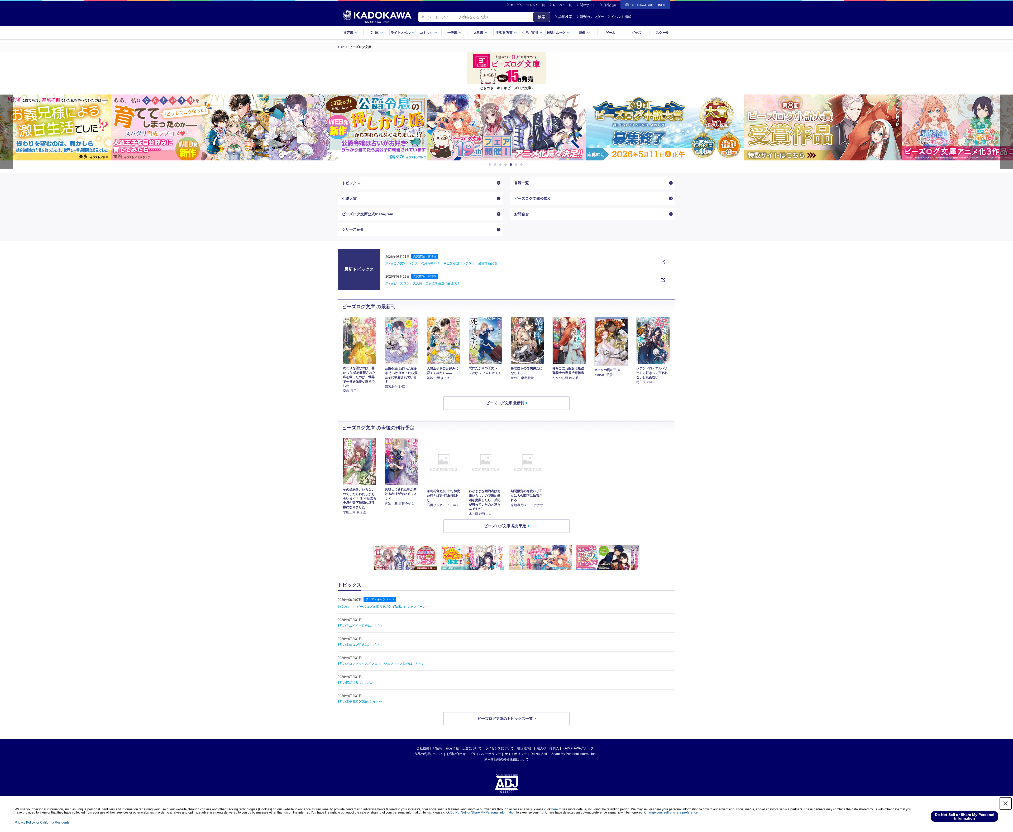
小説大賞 (349, 198)
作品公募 (610, 5)
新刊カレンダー (592, 17)
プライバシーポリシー (485, 754)
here (554, 809)
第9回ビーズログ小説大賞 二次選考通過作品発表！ (422, 283)
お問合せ (521, 214)
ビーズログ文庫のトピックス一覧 (505, 718)
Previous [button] (6, 131)
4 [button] (506, 164)
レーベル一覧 (562, 5)
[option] (90, 127)
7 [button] (522, 164)
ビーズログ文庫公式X (532, 198)
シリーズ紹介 (353, 229)
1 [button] (491, 164)
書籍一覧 (521, 183)
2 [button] (496, 164)
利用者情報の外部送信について (506, 759)
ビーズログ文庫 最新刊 (505, 403)
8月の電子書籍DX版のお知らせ (360, 701)
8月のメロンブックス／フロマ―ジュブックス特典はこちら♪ (380, 663)
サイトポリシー (516, 754)
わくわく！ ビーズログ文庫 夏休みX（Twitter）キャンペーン (382, 606)
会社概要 (423, 748)
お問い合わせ (456, 754)
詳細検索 (565, 17)
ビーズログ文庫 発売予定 (505, 526)
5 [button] (512, 164)
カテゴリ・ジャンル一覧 (527, 5)
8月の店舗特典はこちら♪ (355, 682)
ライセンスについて (499, 748)
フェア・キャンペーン (379, 599)
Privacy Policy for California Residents (42, 822)
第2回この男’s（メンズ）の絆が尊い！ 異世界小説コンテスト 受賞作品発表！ (442, 263)
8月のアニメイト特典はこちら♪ (360, 625)
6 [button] (517, 164)
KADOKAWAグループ (578, 748)
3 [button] (501, 164)
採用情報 (452, 748)
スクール (662, 33)
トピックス (351, 183)
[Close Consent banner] (1005, 803)
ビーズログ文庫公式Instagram (367, 214)
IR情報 (437, 748)
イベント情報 (621, 17)
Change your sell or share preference (671, 812)
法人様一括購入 (548, 748)
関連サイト (588, 5)
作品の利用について (428, 754)
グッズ (636, 33)
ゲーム (610, 33)
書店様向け (525, 748)
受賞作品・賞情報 (424, 256)
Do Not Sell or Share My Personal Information (563, 753)
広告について (471, 748)
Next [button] (1006, 131)
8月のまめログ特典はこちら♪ (358, 644)
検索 (541, 17)
